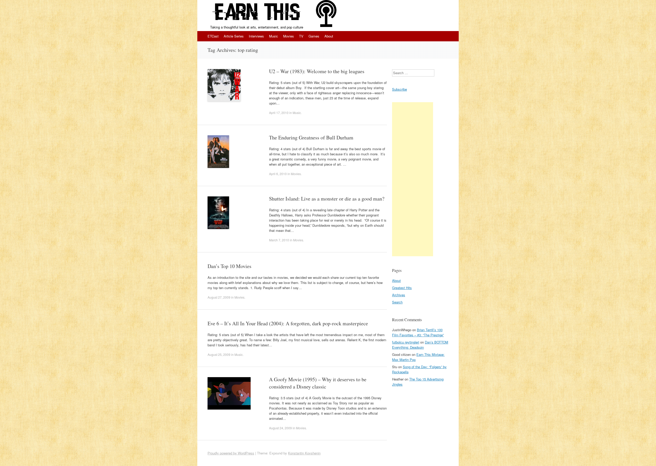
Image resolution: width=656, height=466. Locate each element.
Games (314, 36)
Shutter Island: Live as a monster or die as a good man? (326, 198)
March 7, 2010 (279, 240)
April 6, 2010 (278, 174)
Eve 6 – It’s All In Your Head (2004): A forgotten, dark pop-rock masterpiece (288, 323)
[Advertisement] (412, 179)
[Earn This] (256, 12)
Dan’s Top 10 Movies (229, 266)
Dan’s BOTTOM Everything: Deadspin (420, 345)
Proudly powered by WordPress (231, 453)
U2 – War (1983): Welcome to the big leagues (316, 71)
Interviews (256, 36)
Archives (398, 294)
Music (273, 36)
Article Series (234, 36)
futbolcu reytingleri (405, 342)
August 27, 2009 (219, 297)
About (328, 36)
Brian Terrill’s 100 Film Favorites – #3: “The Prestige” (418, 332)
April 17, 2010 (279, 112)
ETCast (213, 36)
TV (301, 36)
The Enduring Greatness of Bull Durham (311, 137)
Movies (288, 36)
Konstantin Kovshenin (304, 453)
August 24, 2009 (280, 428)
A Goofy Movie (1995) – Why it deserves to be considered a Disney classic (317, 383)
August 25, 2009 (219, 354)
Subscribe (399, 89)
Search (397, 302)
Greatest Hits (402, 287)
